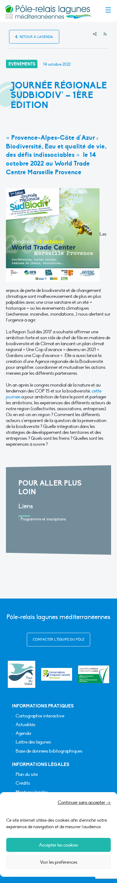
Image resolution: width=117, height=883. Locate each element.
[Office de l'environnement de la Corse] (93, 674)
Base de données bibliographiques (49, 751)
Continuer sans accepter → (84, 802)
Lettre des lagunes (33, 742)
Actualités (25, 724)
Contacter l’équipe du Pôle (58, 639)
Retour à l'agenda (36, 37)
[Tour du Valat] (21, 674)
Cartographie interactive (40, 716)
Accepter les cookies (58, 845)
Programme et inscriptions (43, 519)
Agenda (23, 733)
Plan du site (27, 774)
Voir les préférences (58, 862)
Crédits (23, 783)
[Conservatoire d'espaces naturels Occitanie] (56, 674)
